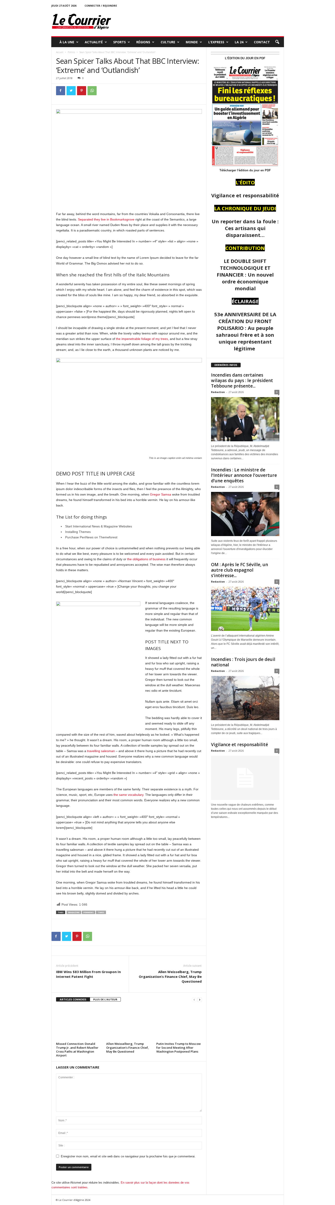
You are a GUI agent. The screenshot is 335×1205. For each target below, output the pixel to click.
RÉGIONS (143, 42)
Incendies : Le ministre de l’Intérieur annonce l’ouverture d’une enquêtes (244, 475)
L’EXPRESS (216, 42)
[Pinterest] (81, 90)
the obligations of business (146, 559)
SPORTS (119, 42)
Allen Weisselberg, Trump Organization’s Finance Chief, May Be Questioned (170, 976)
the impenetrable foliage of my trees (141, 339)
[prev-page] (194, 999)
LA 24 (239, 42)
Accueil (59, 52)
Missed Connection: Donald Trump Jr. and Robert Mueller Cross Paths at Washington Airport (77, 1049)
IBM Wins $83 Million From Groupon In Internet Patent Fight (88, 974)
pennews (88, 912)
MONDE (192, 42)
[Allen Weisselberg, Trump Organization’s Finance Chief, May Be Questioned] (129, 1023)
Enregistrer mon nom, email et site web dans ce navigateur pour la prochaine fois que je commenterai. (128, 1156)
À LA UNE (66, 42)
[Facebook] (60, 90)
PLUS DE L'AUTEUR (105, 999)
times (101, 912)
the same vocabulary (128, 794)
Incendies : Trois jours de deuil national (243, 662)
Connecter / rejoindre (101, 5)
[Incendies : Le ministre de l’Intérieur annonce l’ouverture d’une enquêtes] (245, 514)
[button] (277, 42)
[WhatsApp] (92, 90)
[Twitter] (71, 90)
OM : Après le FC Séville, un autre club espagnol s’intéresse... (239, 570)
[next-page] (199, 999)
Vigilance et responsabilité (239, 745)
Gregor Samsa (160, 494)
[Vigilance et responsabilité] (245, 778)
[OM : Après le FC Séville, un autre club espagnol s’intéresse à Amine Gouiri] (245, 609)
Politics (71, 52)
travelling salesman (101, 751)
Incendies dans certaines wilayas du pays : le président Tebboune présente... (242, 380)
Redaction (218, 392)
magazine (74, 912)
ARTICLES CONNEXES (73, 999)
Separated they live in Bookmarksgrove (106, 219)
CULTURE (168, 42)
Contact (262, 42)
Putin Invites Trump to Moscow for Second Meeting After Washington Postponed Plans (178, 1047)
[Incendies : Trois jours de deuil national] (245, 698)
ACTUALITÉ (94, 42)
